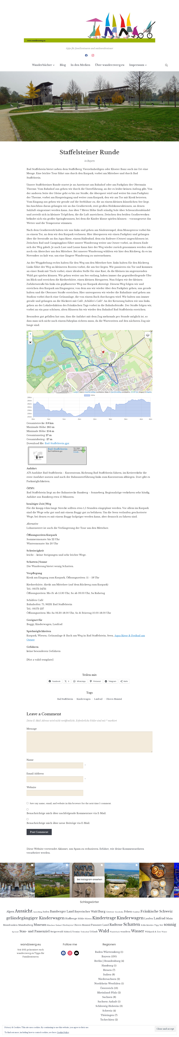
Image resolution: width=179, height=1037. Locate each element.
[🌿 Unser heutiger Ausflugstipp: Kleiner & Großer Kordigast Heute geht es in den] (121, 880)
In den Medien (80, 65)
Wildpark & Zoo (153, 932)
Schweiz (107, 1010)
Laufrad (98, 699)
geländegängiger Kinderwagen (35, 918)
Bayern (91, 160)
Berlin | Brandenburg (107, 961)
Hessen (107, 970)
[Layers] (148, 335)
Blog (63, 65)
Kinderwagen (83, 699)
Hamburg (107, 965)
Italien (107, 974)
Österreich (106, 988)
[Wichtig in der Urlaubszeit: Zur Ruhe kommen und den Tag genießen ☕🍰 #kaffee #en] (156, 880)
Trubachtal (85, 932)
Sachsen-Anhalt (107, 1001)
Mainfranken (10, 925)
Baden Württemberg (107, 952)
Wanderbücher (42, 65)
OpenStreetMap (90, 392)
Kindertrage (104, 918)
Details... (76, 452)
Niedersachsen (107, 979)
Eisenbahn (119, 912)
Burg (101, 911)
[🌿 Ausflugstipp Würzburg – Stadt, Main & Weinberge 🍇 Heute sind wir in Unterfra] (52, 880)
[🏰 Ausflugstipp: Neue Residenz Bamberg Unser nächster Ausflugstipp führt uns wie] (17, 880)
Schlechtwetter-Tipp (150, 925)
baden (46, 912)
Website (31, 787)
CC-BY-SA (134, 392)
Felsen (128, 911)
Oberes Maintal (114, 699)
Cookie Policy (63, 1032)
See (161, 925)
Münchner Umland (54, 925)
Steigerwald (56, 931)
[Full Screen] (30, 342)
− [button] (30, 338)
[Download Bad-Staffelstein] (38, 455)
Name (30, 759)
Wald (103, 931)
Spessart (15, 932)
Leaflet (76, 392)
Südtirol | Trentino (72, 932)
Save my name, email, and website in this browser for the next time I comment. (70, 803)
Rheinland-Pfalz (107, 992)
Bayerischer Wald (85, 911)
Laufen (148, 918)
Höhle (81, 918)
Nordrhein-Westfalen (107, 983)
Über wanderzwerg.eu (109, 65)
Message (32, 728)
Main (169, 918)
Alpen (10, 911)
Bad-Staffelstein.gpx (57, 443)
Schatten (131, 924)
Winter (164, 932)
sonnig (170, 924)
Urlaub (94, 931)
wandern (125, 931)
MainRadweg (25, 925)
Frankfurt (136, 912)
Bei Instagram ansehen (89, 879)
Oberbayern (67, 925)
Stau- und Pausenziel (34, 931)
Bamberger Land (62, 911)
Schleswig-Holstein (107, 1006)
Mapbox (149, 392)
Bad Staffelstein (65, 699)
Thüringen (107, 1015)
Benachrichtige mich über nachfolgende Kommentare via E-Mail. (66, 813)
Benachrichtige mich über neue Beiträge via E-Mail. (58, 823)
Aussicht (23, 911)
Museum (40, 924)
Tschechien (107, 1019)
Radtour (116, 925)
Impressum (136, 65)
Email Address (35, 773)
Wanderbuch (115, 932)
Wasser (137, 931)
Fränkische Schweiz (157, 911)
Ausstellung (37, 912)
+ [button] (30, 334)
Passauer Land (100, 925)
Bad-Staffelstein (57, 449)
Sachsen (107, 997)
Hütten (88, 919)
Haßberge (71, 918)
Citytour (110, 912)
